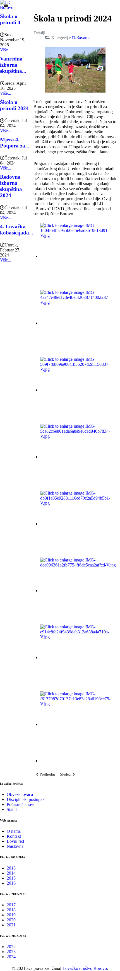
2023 (11, 951)
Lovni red (15, 841)
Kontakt (14, 836)
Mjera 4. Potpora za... (14, 143)
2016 (11, 883)
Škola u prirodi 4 (10, 19)
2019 (11, 914)
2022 (11, 946)
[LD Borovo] (10, 4)
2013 (11, 868)
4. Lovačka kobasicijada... (16, 230)
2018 (11, 909)
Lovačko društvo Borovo (85, 968)
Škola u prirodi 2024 (14, 105)
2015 (11, 878)
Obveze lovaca (20, 794)
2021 (11, 924)
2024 (11, 956)
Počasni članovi (20, 804)
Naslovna (15, 846)
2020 (11, 919)
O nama (14, 831)
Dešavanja (81, 37)
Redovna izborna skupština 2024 (11, 186)
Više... (5, 49)
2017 (11, 904)
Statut (12, 809)
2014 (11, 873)
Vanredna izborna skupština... (13, 65)
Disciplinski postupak (26, 799)
